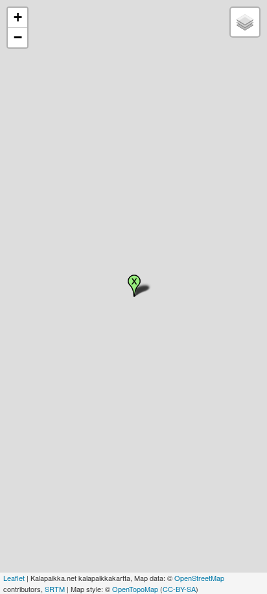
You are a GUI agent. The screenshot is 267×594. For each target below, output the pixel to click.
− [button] (18, 37)
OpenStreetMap (199, 578)
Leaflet (14, 578)
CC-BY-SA (179, 589)
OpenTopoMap (135, 589)
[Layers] (245, 22)
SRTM (55, 589)
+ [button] (18, 17)
